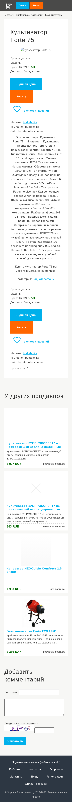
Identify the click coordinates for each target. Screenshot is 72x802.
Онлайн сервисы (36, 783)
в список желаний (36, 110)
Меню (36, 5)
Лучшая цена (26, 84)
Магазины (15, 776)
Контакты (35, 769)
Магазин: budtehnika (16, 15)
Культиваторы (53, 15)
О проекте (56, 769)
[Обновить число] (19, 730)
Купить (21, 96)
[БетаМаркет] (8, 5)
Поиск (22, 5)
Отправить (15, 741)
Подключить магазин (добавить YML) (36, 762)
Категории (37, 15)
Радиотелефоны (43, 278)
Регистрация (54, 776)
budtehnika (30, 122)
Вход (34, 776)
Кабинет (14, 769)
